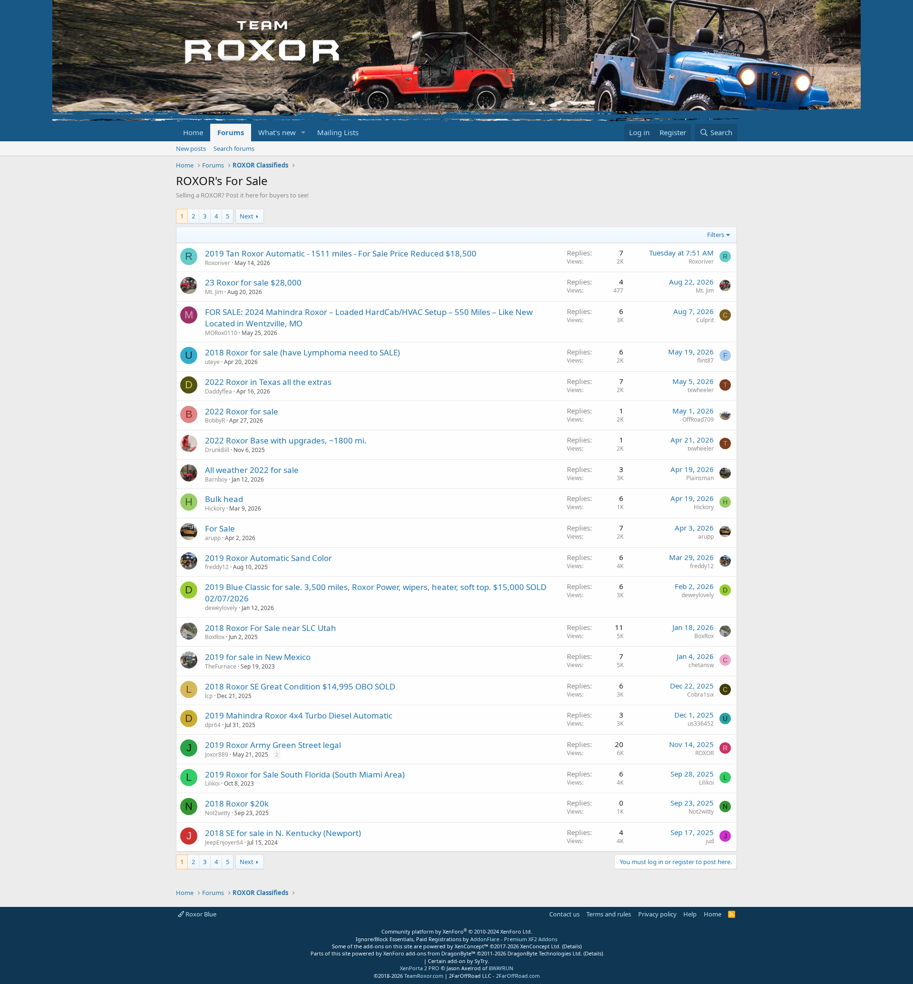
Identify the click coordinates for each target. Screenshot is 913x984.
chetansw (701, 665)
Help (690, 914)
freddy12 (217, 567)
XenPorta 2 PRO (419, 968)
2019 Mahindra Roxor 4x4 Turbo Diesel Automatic (298, 715)
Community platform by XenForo (456, 931)
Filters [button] (715, 234)
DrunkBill (217, 450)
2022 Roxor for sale (241, 411)
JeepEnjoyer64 (224, 842)
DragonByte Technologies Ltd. (544, 953)
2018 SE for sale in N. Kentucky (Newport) (283, 832)
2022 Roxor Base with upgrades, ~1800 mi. (286, 440)
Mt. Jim (214, 292)
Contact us (564, 914)
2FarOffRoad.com (518, 975)
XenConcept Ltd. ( (541, 946)
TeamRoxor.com (423, 975)
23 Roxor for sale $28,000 (253, 282)
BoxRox (214, 637)
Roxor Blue (200, 914)
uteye (212, 362)
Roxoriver (217, 263)
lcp (209, 696)
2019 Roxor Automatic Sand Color (268, 557)
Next (246, 216)
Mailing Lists (338, 132)
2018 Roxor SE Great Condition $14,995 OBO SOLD (300, 686)
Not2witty (217, 813)
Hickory (215, 508)
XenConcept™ (471, 946)
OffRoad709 (698, 419)
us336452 (701, 723)
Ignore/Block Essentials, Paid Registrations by (456, 939)
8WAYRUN (501, 968)
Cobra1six (700, 694)
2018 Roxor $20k (237, 803)
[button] (303, 132)
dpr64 (213, 725)
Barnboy (216, 479)
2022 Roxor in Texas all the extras (268, 381)
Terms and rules (608, 914)
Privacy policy (657, 914)
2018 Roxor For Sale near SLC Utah (270, 627)
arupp (213, 538)
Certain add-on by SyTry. (458, 960)
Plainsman (700, 478)
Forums (230, 132)
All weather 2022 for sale (252, 469)
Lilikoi (212, 783)
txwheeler (701, 390)
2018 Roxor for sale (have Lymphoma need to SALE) (302, 352)
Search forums (234, 148)
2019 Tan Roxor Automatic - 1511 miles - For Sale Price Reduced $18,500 (340, 253)
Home (193, 132)
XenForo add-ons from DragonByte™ (429, 953)
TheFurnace (220, 666)
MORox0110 (221, 333)
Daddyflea (218, 391)
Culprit (705, 320)
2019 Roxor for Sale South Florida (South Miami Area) (305, 774)
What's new (277, 132)
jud (710, 841)
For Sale (220, 528)
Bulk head (224, 498)
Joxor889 (216, 754)
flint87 (705, 360)
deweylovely (221, 608)
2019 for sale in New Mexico (258, 656)
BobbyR (215, 420)
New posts (191, 148)
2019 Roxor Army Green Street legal (273, 744)
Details (571, 946)
